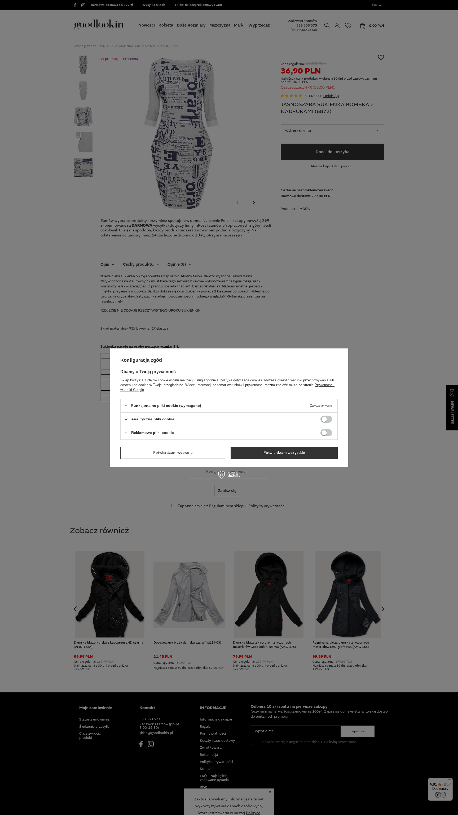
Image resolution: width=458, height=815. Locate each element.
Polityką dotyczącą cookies (241, 380)
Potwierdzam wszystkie (284, 452)
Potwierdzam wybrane (172, 452)
